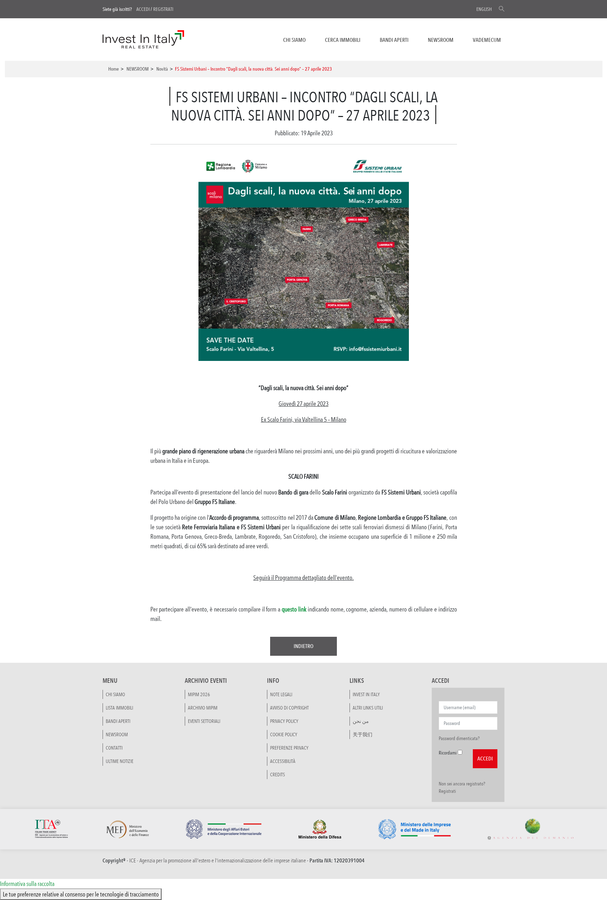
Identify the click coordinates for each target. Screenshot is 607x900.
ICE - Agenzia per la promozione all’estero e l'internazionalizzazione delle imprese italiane (217, 860)
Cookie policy (283, 734)
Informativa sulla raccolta (27, 883)
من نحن (361, 721)
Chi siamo (294, 40)
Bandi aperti (394, 40)
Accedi (143, 9)
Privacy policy (284, 721)
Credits (277, 774)
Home (113, 69)
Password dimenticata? (459, 738)
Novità (162, 69)
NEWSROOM (440, 40)
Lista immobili (119, 708)
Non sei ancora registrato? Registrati (462, 787)
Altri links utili (368, 708)
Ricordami (448, 753)
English (484, 9)
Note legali (281, 694)
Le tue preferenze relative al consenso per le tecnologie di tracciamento (81, 894)
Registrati (163, 9)
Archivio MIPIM (202, 708)
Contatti (114, 748)
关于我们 (362, 734)
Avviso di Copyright (289, 708)
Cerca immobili (342, 40)
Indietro (303, 646)
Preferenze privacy (289, 748)
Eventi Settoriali (204, 721)
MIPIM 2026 (199, 694)
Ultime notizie (119, 761)
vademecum (487, 40)
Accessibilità (282, 761)
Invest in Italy (366, 694)
